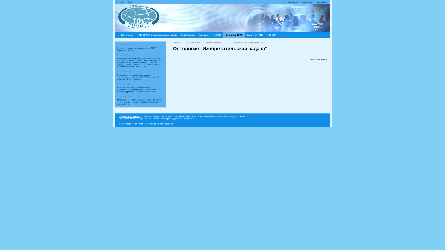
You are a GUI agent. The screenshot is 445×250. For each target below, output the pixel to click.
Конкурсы (204, 35)
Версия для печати (318, 59)
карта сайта (322, 2)
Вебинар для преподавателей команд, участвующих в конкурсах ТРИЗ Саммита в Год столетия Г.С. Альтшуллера (138, 77)
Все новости (127, 35)
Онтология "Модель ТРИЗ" (216, 43)
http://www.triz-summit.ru (129, 116)
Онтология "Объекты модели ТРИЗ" (249, 43)
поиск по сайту (307, 2)
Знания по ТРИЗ (255, 35)
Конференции (188, 35)
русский (120, 2)
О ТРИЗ (217, 35)
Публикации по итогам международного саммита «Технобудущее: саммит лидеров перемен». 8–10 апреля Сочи (139, 102)
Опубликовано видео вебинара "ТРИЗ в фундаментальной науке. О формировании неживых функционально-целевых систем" (136, 89)
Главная (176, 43)
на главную (293, 2)
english (129, 2)
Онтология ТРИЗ (233, 35)
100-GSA (271, 35)
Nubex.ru (168, 124)
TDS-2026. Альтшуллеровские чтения (157, 35)
